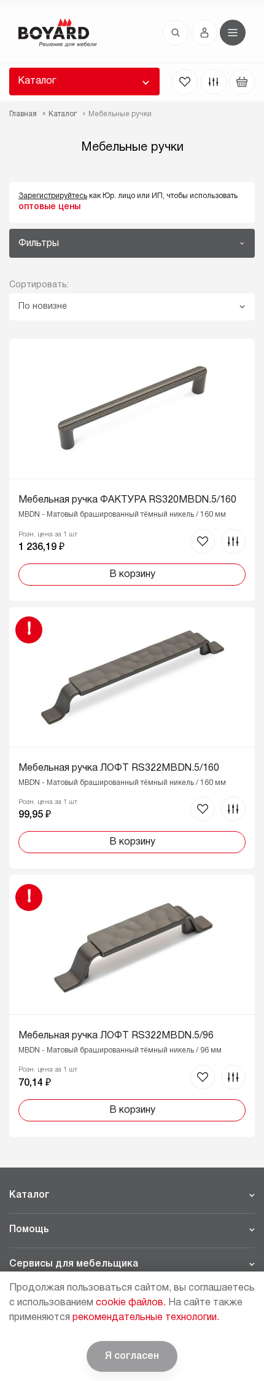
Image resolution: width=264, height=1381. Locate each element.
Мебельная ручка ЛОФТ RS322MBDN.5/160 (118, 768)
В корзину (132, 574)
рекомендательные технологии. (145, 1317)
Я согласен (132, 1356)
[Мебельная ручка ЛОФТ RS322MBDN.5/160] (132, 737)
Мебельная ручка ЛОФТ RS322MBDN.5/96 (116, 1036)
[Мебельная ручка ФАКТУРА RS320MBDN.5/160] (132, 469)
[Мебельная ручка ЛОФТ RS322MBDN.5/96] (132, 1005)
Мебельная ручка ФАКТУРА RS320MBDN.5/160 (127, 500)
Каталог (37, 81)
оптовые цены (49, 207)
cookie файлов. (131, 1303)
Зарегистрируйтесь (52, 196)
